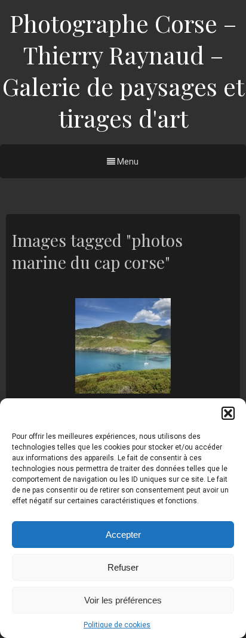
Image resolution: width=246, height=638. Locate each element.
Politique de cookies (117, 625)
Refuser (123, 567)
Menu (127, 161)
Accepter (123, 534)
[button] (228, 413)
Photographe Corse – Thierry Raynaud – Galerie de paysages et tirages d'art (123, 70)
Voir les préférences (123, 600)
